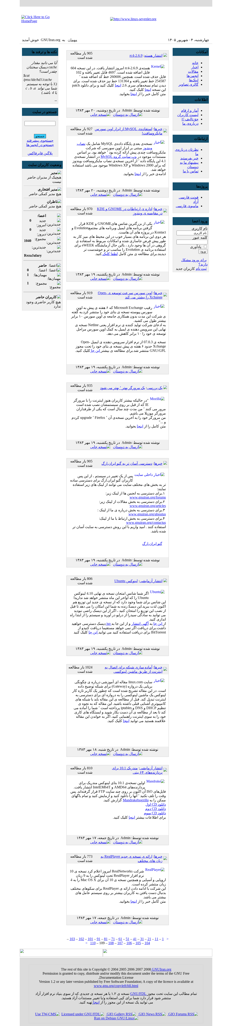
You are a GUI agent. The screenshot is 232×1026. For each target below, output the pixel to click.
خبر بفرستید (189, 158)
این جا (95, 351)
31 (142, 939)
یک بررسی (154, 388)
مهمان (72, 40)
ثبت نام (201, 269)
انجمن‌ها (192, 76)
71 (113, 939)
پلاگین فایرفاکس (40, 153)
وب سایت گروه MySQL (119, 157)
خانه (195, 63)
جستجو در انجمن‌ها (40, 145)
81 (106, 939)
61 (120, 939)
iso (108, 624)
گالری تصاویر (188, 84)
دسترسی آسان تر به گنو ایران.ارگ (127, 463)
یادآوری (195, 247)
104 (147, 943)
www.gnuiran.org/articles (148, 506)
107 (120, 943)
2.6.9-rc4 (136, 55)
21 (149, 939)
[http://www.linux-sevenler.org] (133, 19)
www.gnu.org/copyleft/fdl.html (116, 986)
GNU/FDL (138, 994)
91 (98, 939)
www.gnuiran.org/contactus (146, 522)
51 (127, 939)
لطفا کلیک (110, 254)
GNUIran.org (161, 969)
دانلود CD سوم (155, 813)
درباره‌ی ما (190, 123)
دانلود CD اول (155, 804)
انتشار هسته (153, 55)
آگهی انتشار (140, 624)
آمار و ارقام (189, 110)
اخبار (194, 67)
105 (138, 943)
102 (81, 939)
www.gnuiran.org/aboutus (147, 514)
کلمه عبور (200, 237)
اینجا (118, 85)
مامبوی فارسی (187, 206)
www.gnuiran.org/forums (148, 497)
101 (90, 939)
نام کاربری (200, 228)
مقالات (193, 71)
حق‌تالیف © (189, 119)
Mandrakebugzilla (136, 800)
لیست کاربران (187, 115)
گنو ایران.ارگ (152, 544)
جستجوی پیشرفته (40, 140)
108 (111, 943)
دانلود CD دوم (155, 809)
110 (93, 943)
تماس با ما (190, 171)
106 (129, 943)
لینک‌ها (193, 80)
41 (135, 939)
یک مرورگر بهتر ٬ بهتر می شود (122, 388)
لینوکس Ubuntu (126, 581)
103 (72, 939)
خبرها (158, 129)
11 (156, 939)
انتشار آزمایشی (151, 581)
